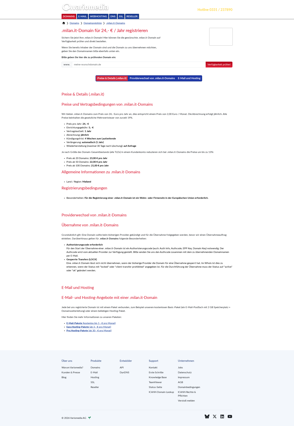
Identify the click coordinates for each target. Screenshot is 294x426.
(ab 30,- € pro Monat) (88, 330)
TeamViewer (155, 382)
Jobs (180, 367)
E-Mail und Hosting (189, 78)
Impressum (184, 377)
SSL (121, 16)
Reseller (132, 16)
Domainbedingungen (189, 387)
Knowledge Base (158, 377)
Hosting (95, 377)
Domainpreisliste (93, 23)
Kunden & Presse (71, 372)
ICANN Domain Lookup (161, 392)
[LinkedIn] (222, 417)
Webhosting (98, 16)
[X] (214, 417)
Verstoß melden (186, 400)
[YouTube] (229, 417)
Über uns (226, 4)
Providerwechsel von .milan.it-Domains (152, 78)
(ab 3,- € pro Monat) (88, 327)
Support (212, 4)
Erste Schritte (156, 372)
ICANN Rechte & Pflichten (187, 394)
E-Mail (82, 16)
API (122, 367)
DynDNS (124, 372)
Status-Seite (155, 387)
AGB (180, 382)
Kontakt (199, 4)
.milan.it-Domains (115, 23)
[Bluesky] (207, 417)
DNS (112, 16)
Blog (64, 377)
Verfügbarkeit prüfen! (219, 64)
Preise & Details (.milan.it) (112, 78)
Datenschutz (185, 372)
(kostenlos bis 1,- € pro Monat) (91, 323)
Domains (69, 16)
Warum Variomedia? (72, 367)
